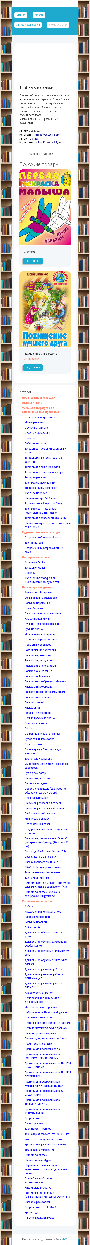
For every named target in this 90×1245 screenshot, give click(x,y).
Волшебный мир (35, 608)
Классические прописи (39, 992)
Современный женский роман (43, 537)
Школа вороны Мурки (38, 1160)
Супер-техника (34, 744)
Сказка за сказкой (36, 723)
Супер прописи (34, 1123)
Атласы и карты (32, 402)
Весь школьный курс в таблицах (45, 503)
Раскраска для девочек (40, 660)
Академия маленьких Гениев (43, 911)
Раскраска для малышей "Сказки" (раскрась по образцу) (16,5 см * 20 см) (47, 842)
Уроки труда (32, 1212)
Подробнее (33, 261)
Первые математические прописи (46, 1028)
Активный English (36, 562)
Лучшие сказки (34, 629)
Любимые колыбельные (40, 813)
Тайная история (34, 542)
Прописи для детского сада (42, 1049)
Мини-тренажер (34, 422)
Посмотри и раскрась (38, 644)
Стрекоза (29, 251)
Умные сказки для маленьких (43, 1139)
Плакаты (30, 438)
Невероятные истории (38, 824)
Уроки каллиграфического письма (46, 1144)
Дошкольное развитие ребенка (44, 969)
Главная (20, 15)
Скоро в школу (34, 1118)
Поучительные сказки (38, 1043)
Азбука (29, 906)
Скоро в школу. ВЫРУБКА (40, 1207)
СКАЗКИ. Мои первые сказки (43, 867)
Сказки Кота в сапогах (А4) (42, 856)
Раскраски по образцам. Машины (45, 681)
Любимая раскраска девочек (43, 803)
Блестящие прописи (37, 916)
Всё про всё (32, 927)
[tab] (34, 154)
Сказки (29, 728)
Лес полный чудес (36, 797)
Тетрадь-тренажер (36, 477)
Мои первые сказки (37, 818)
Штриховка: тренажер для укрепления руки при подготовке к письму (46, 1169)
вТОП (64, 1239)
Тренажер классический (40, 482)
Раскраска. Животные (38, 671)
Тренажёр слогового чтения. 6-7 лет (47, 1134)
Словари (30, 572)
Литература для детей (28, 25)
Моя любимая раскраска (40, 634)
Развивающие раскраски (40, 650)
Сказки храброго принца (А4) (43, 861)
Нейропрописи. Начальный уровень (47, 1012)
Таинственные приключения (42, 872)
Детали (48, 153)
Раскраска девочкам (38, 655)
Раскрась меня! (34, 702)
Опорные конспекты (37, 432)
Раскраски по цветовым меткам (45, 691)
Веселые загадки (36, 783)
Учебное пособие (36, 493)
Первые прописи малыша (41, 1033)
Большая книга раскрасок (41, 597)
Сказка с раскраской (38, 1202)
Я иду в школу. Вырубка (39, 1217)
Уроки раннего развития (40, 1149)
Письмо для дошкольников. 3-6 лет (47, 1038)
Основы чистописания (39, 1017)
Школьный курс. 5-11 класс (42, 498)
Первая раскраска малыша (42, 639)
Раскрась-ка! (32, 707)
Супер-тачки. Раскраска (39, 739)
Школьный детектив (37, 778)
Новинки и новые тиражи (38, 397)
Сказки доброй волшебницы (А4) (45, 851)
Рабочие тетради (35, 443)
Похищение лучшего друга (40, 353)
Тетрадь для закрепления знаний (45, 517)
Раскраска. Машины (37, 676)
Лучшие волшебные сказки (42, 623)
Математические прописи (41, 1007)
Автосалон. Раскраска (39, 592)
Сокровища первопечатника (42, 733)
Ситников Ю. (31, 358)
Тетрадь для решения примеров (44, 472)
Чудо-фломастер (35, 773)
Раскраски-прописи (37, 697)
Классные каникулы (37, 618)
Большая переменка (37, 603)
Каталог (39, 15)
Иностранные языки (35, 557)
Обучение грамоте (36, 427)
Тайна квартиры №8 (37, 877)
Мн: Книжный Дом (49, 142)
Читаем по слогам (36, 1154)
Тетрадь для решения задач (42, 466)
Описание (34, 153)
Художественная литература (41, 532)
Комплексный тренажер (40, 417)
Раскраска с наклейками (40, 665)
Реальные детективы (38, 712)
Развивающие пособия (37, 901)
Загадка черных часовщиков (43, 613)
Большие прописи (36, 922)
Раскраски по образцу (38, 686)
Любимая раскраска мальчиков (44, 808)
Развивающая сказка (38, 1187)
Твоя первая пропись (38, 1128)
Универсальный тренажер (41, 487)
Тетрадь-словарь (35, 567)
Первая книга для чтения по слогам (47, 1022)
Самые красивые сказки (40, 718)
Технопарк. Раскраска (38, 758)
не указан (34, 138)
